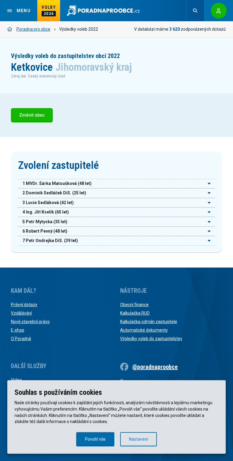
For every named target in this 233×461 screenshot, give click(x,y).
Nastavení (138, 439)
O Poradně (21, 338)
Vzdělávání (21, 313)
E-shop (17, 330)
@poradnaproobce (155, 367)
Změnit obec (32, 115)
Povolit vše (95, 439)
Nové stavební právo (30, 321)
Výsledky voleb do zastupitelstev (151, 338)
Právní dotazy (24, 304)
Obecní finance (134, 304)
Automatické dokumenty (144, 330)
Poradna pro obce (33, 29)
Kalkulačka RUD (135, 313)
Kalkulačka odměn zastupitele (148, 321)
